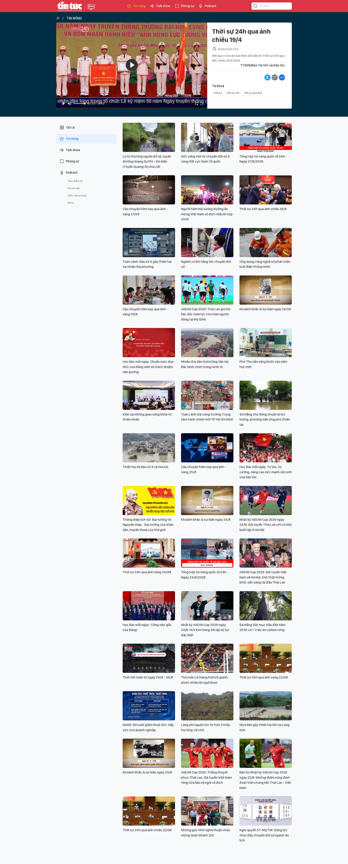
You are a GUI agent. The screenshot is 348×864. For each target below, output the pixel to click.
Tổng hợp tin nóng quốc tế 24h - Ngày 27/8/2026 (263, 159)
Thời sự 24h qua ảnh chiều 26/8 (263, 209)
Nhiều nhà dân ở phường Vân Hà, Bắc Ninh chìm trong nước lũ (205, 364)
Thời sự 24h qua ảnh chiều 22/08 (147, 830)
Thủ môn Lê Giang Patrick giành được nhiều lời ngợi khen (204, 680)
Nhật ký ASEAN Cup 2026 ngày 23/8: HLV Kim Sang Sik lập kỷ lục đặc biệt (205, 630)
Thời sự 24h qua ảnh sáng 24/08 (147, 572)
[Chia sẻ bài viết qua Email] (275, 77)
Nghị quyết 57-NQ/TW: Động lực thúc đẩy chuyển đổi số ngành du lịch (264, 835)
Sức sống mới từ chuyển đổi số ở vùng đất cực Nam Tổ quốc (205, 159)
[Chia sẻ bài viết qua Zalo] (267, 77)
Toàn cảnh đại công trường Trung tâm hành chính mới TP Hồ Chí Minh (207, 417)
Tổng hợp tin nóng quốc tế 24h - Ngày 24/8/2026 (204, 574)
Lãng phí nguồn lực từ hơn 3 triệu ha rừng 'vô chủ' (205, 727)
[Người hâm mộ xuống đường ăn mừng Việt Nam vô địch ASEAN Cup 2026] (207, 189)
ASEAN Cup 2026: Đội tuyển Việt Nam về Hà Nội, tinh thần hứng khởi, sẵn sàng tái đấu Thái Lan (263, 577)
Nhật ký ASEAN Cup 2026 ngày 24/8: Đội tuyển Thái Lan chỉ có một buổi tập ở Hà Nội (265, 525)
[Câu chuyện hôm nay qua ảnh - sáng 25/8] (207, 447)
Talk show (163, 6)
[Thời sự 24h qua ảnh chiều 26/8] (265, 189)
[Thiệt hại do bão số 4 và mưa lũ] (149, 447)
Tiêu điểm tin (75, 180)
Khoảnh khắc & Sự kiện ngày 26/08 (265, 309)
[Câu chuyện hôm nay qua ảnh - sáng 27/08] (149, 189)
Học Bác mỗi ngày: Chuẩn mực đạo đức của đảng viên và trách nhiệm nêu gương (148, 367)
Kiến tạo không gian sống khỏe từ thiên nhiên (147, 417)
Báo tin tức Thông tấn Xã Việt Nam (91, 10)
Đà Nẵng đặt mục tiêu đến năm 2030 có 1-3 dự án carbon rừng (262, 627)
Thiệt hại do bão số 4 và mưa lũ (145, 467)
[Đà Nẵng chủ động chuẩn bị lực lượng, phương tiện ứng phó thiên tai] (265, 395)
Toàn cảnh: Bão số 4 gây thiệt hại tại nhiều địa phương (147, 264)
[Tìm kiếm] (255, 6)
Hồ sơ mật (73, 188)
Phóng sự (187, 6)
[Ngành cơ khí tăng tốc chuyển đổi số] (207, 242)
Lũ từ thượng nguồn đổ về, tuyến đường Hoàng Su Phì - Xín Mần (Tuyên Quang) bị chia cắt (147, 161)
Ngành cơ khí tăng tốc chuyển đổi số (206, 264)
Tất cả (70, 127)
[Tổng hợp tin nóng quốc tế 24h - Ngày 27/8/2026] (265, 137)
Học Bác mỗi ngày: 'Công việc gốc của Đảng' (147, 627)
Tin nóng (139, 6)
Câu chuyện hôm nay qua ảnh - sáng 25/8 (203, 469)
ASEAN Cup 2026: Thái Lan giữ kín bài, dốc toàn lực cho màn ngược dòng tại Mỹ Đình (205, 314)
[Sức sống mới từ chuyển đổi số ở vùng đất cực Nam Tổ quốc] (207, 137)
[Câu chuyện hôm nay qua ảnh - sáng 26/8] (149, 290)
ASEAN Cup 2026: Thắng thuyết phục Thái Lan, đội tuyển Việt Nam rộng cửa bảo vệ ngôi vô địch (206, 777)
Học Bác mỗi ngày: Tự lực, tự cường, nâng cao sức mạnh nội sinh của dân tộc (265, 472)
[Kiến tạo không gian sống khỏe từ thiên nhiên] (149, 395)
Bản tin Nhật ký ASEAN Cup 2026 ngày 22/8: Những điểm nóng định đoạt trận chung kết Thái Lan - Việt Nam (265, 780)
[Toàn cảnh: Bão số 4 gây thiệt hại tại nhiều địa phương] (149, 242)
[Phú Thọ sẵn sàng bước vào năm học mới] (265, 342)
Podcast (210, 6)
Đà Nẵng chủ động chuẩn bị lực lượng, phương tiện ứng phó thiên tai (264, 419)
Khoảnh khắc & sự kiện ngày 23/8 (147, 772)
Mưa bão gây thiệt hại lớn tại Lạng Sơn (264, 727)
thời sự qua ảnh (253, 92)
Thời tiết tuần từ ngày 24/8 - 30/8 (148, 677)
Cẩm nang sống (77, 195)
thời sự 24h (233, 92)
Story (70, 202)
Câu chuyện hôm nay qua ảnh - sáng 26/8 (145, 311)
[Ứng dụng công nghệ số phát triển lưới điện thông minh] (265, 242)
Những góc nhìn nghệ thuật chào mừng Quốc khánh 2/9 (205, 832)
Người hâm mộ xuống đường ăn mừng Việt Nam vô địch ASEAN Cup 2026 (207, 214)
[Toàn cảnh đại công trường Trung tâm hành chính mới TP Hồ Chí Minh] (207, 395)
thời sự (218, 92)
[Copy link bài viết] (282, 77)
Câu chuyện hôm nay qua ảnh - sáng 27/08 (145, 211)
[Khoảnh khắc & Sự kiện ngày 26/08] (265, 290)
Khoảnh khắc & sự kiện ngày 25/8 (206, 520)
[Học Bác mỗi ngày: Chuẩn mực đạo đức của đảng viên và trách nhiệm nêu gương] (149, 342)
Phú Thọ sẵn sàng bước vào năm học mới (263, 364)
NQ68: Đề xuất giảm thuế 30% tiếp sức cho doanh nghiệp (148, 727)
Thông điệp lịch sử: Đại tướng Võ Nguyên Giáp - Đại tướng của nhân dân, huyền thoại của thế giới (148, 525)
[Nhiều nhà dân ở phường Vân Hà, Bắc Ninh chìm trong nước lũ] (207, 342)
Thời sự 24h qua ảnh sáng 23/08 (263, 677)
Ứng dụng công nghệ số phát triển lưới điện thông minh (264, 264)
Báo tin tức (69, 6)
